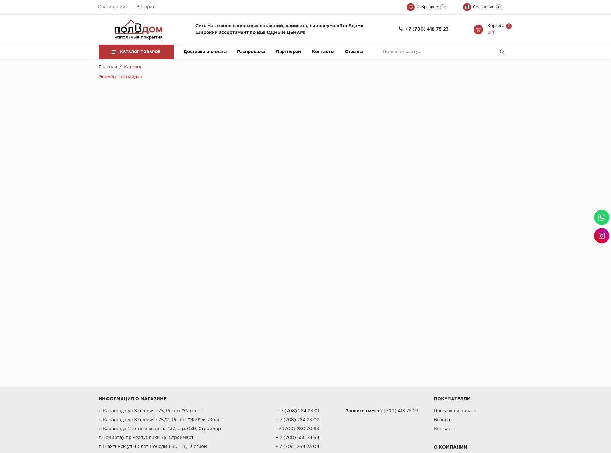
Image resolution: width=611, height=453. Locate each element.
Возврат (145, 7)
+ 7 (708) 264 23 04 (297, 447)
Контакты (323, 52)
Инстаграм (601, 235)
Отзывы (354, 52)
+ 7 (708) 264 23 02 (297, 420)
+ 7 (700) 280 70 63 (297, 429)
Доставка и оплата (205, 52)
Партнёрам (288, 52)
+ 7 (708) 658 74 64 (297, 438)
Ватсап (601, 217)
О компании (111, 7)
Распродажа (251, 52)
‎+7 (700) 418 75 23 (427, 29)
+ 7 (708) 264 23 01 (298, 411)
